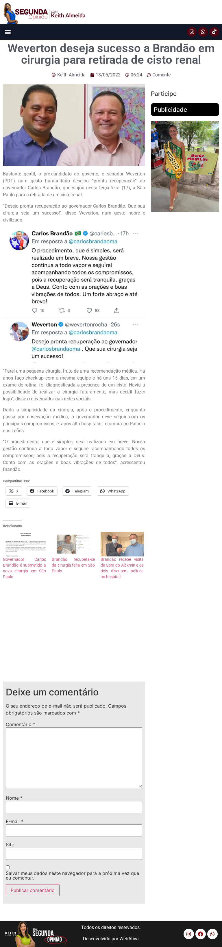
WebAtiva (129, 938)
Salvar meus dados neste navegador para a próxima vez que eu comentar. (72, 875)
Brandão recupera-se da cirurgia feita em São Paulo (73, 565)
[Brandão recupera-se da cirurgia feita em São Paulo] (73, 544)
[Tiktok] (214, 32)
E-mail (14, 821)
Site (10, 844)
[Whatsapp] (203, 32)
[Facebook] (200, 934)
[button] (7, 31)
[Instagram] (192, 32)
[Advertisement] (74, 635)
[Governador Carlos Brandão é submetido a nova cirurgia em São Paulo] (24, 544)
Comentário (20, 724)
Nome (14, 798)
